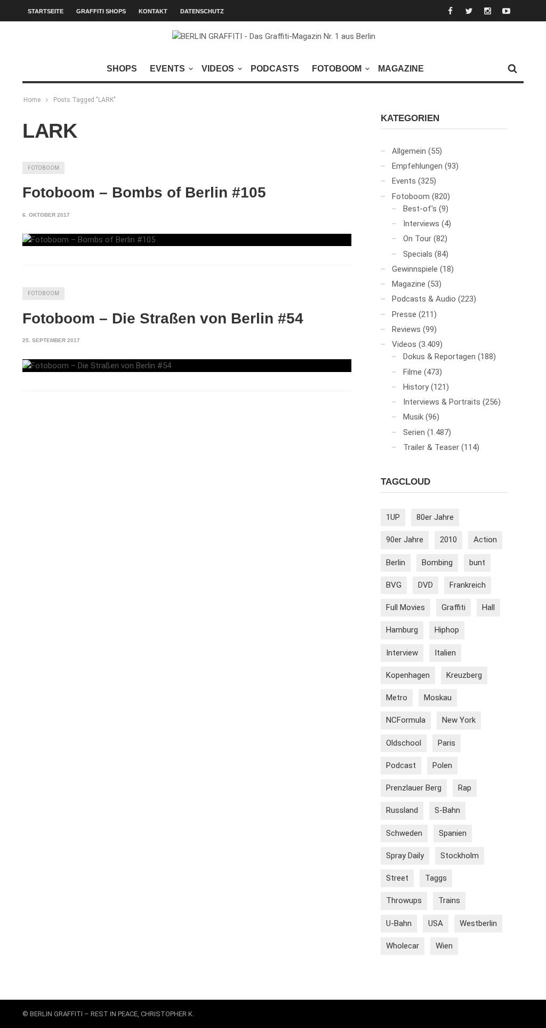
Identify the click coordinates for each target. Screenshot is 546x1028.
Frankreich (467, 585)
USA (435, 923)
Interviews (421, 223)
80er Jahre (435, 517)
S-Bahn (447, 810)
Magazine (401, 68)
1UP (393, 517)
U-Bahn (399, 923)
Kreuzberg (464, 675)
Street (397, 878)
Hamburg (402, 630)
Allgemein (409, 151)
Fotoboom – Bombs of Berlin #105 (144, 192)
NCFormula (405, 720)
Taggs (436, 878)
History (416, 387)
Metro (396, 697)
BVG (394, 585)
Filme (412, 372)
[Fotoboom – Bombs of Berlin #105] (88, 240)
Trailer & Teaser (431, 447)
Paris (446, 743)
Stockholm (459, 855)
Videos (218, 68)
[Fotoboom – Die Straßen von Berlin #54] (96, 365)
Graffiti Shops (101, 11)
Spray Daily (405, 855)
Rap (464, 788)
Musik (413, 417)
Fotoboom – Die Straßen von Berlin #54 (162, 318)
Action (485, 539)
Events (167, 68)
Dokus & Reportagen (439, 356)
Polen (442, 765)
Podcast (401, 765)
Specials (417, 254)
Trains (449, 900)
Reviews (406, 329)
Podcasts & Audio (424, 299)
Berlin (395, 562)
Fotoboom (337, 68)
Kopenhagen (408, 675)
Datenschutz (202, 11)
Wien (444, 946)
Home (32, 100)
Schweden (404, 833)
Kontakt (153, 11)
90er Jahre (404, 539)
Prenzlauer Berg (413, 788)
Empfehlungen (417, 166)
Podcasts (275, 68)
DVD (425, 585)
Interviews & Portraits (441, 402)
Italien (445, 653)
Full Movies (405, 607)
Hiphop (447, 630)
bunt (477, 562)
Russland (402, 810)
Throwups (404, 900)
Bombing (437, 562)
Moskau (438, 697)
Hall (488, 607)
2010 (448, 539)
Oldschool (403, 743)
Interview (402, 653)
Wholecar (402, 946)
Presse (404, 314)
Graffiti (453, 607)
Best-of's (420, 208)
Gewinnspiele (415, 269)
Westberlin (478, 923)
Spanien (453, 833)
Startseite (45, 11)
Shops (122, 68)
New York (459, 720)
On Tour (417, 238)
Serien (414, 432)
